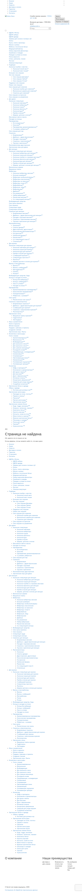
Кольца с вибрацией (20, 281)
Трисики (16, 424)
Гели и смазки (13, 336)
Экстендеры (17, 320)
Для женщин (13, 149)
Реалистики (17, 237)
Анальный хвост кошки (20, 71)
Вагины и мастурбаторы (17, 263)
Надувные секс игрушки (16, 83)
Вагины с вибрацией (20, 267)
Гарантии (12, 9)
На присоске (18, 233)
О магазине (13, 11)
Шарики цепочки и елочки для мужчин (26, 261)
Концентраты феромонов (22, 380)
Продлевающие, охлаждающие (24, 352)
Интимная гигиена (20, 378)
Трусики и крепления (20, 143)
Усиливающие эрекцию (21, 364)
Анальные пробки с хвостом (18, 67)
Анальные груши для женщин (23, 155)
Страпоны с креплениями (22, 141)
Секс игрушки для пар (16, 131)
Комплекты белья (19, 410)
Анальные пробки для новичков (24, 89)
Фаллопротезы (18, 311)
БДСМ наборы (13, 35)
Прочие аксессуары (20, 400)
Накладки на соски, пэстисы (22, 394)
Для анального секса (20, 344)
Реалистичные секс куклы (22, 299)
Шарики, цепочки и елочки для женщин (27, 165)
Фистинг (11, 61)
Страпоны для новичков (21, 93)
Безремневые (18, 135)
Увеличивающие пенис (21, 358)
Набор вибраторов (19, 195)
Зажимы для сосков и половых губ (20, 39)
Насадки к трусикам (20, 139)
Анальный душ (18, 111)
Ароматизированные (20, 338)
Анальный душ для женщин (22, 161)
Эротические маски (20, 402)
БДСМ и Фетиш (14, 33)
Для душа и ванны (19, 372)
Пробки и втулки (19, 113)
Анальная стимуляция (16, 101)
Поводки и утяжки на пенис (18, 55)
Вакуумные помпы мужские (22, 315)
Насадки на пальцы (15, 119)
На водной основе (20, 350)
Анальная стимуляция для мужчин (20, 245)
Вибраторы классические (22, 179)
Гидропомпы (17, 318)
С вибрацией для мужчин (21, 307)
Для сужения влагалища (21, 348)
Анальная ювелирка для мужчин (24, 247)
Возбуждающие (19, 342)
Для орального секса (20, 346)
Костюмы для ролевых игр (22, 390)
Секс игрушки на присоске (17, 95)
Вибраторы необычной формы (24, 177)
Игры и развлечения (15, 322)
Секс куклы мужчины (15, 203)
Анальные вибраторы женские (23, 173)
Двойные (16, 191)
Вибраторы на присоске (21, 181)
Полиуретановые (19, 293)
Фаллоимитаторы (14, 223)
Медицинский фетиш (16, 49)
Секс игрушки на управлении (18, 97)
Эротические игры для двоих (18, 147)
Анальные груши (19, 107)
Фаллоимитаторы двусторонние (19, 145)
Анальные (17, 225)
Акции (11, 3)
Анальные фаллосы (20, 109)
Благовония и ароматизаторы (23, 370)
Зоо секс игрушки (14, 75)
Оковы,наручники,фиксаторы (18, 51)
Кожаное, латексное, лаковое (23, 408)
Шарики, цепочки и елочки (22, 115)
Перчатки (16, 398)
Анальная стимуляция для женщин (20, 151)
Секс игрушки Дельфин (21, 77)
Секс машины (13, 205)
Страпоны (12, 133)
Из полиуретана (19, 123)
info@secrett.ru (35, 26)
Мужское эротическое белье (23, 418)
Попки (15, 271)
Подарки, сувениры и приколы (19, 328)
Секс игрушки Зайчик (20, 79)
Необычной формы (20, 235)
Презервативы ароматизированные (25, 127)
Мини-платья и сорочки (21, 416)
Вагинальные (18, 340)
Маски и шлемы (14, 45)
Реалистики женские (20, 197)
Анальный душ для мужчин (22, 251)
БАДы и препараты (20, 368)
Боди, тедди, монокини (21, 406)
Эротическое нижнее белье (18, 404)
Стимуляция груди (15, 207)
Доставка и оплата (15, 7)
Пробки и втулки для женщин (23, 163)
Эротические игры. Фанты (17, 332)
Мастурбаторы (18, 269)
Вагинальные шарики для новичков (25, 91)
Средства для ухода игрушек (23, 382)
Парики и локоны (19, 396)
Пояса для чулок (19, 422)
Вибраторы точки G (20, 183)
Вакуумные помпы (15, 169)
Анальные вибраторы (20, 105)
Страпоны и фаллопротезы (18, 301)
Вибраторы (12, 171)
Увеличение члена (15, 313)
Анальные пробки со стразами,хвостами (27, 157)
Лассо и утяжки (18, 283)
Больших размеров (20, 175)
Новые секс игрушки (15, 85)
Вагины (16, 265)
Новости (11, 5)
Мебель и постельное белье (18, 47)
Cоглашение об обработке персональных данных (21, 890)
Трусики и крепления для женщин (24, 221)
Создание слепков (15, 330)
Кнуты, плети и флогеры (17, 43)
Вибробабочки (18, 185)
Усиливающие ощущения (22, 362)
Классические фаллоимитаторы (24, 231)
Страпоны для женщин (16, 211)
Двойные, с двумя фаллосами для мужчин (27, 305)
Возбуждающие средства (17, 201)
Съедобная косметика (21, 384)
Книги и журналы (14, 324)
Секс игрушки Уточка (20, 81)
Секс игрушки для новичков (18, 87)
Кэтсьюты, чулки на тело (22, 414)
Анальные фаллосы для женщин (24, 159)
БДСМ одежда (13, 37)
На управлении (19, 193)
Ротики (16, 273)
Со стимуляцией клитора (22, 199)
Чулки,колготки (19, 426)
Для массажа (18, 374)
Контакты (12, 13)
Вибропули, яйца (19, 187)
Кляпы (11, 41)
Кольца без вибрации (21, 279)
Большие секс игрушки (16, 73)
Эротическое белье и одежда (18, 386)
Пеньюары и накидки (20, 420)
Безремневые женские (21, 213)
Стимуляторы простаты (21, 257)
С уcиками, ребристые (21, 129)
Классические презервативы (23, 291)
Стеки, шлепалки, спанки (17, 59)
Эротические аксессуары (17, 392)
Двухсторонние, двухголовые (23, 229)
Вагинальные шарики (16, 167)
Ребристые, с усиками (21, 295)
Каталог (11, 1)
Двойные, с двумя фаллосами (23, 137)
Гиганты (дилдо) (19, 227)
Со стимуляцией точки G (21, 239)
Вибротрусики (18, 189)
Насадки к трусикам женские (23, 217)
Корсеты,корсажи (19, 412)
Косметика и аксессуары (17, 334)
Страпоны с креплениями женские (25, 219)
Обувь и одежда (14, 388)
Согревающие (18, 356)
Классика (16, 125)
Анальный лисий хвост (20, 69)
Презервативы (13, 121)
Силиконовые (18, 354)
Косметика (12, 366)
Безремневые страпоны (21, 303)
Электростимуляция (15, 63)
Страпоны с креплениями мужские (25, 309)
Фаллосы (16, 259)
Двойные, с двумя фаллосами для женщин (27, 215)
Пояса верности (14, 57)
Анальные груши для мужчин (23, 249)
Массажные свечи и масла (17, 117)
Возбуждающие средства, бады (19, 275)
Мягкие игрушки (14, 326)
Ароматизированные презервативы (25, 289)
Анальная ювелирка (20, 103)
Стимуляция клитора (16, 209)
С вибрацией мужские (21, 255)
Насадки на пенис (20, 285)
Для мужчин (13, 243)
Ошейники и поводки (16, 53)
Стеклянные (17, 241)
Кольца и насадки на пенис (18, 277)
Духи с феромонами (20, 376)
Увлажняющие (18, 360)
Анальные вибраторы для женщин (25, 153)
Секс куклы (12, 297)
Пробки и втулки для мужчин (23, 253)
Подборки (12, 65)
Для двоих (12, 99)
